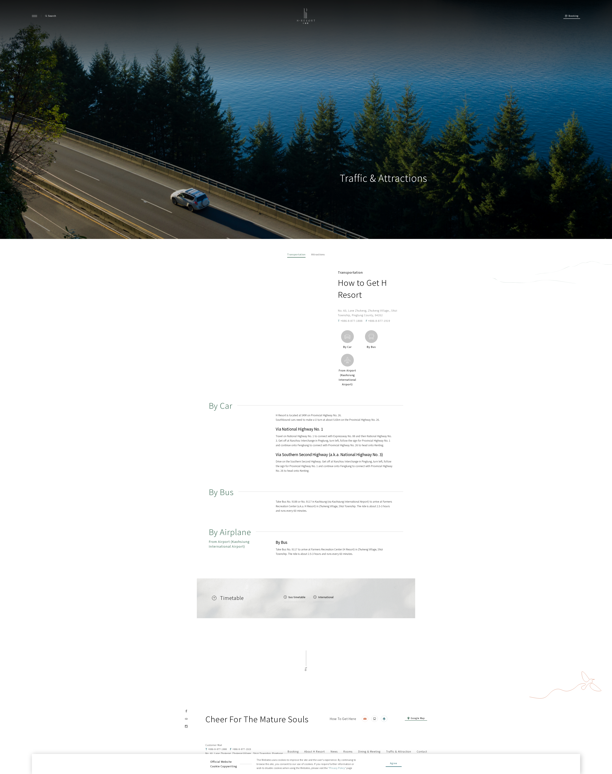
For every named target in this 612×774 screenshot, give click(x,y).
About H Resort (314, 751)
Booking (293, 751)
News (334, 751)
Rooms (348, 751)
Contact (422, 751)
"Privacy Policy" (337, 768)
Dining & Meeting (369, 751)
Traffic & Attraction (398, 751)
